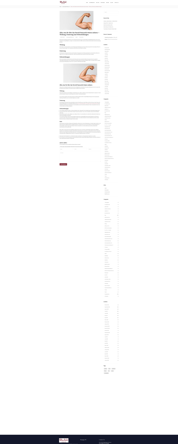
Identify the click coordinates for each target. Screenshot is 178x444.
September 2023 (107, 49)
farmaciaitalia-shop (108, 133)
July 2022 (106, 74)
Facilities (97, 2)
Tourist (106, 174)
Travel (106, 176)
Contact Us (116, 2)
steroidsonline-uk (107, 167)
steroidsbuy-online (107, 165)
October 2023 (107, 47)
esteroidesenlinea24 (108, 130)
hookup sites (107, 147)
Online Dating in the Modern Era (108, 26)
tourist (112, 370)
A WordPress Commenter (109, 37)
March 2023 (106, 319)
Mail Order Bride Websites (108, 156)
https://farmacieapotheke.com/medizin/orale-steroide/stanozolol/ (87, 103)
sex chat (106, 274)
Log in (106, 188)
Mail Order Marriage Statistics (109, 158)
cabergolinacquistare (108, 116)
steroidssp (106, 283)
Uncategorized (107, 177)
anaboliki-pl (106, 109)
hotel (109, 368)
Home (87, 2)
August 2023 (107, 51)
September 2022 (107, 70)
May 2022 (106, 77)
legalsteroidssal (107, 153)
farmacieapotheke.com (66, 6)
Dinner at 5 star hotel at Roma (112, 39)
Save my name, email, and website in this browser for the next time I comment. (71, 146)
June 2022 (106, 75)
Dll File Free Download (108, 123)
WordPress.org (107, 193)
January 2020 (107, 93)
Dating (106, 119)
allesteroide (106, 105)
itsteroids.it (106, 151)
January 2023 (107, 63)
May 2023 (106, 56)
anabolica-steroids (108, 107)
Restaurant (103, 2)
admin (77, 37)
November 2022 (107, 67)
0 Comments (81, 37)
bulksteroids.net (107, 114)
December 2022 (107, 65)
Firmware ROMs (107, 140)
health (106, 144)
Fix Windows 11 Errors (108, 142)
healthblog (106, 146)
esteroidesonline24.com (108, 238)
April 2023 (106, 58)
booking (105, 368)
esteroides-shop (107, 128)
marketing (113, 368)
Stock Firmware (107, 170)
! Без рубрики (107, 102)
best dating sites (107, 110)
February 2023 (107, 61)
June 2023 (106, 54)
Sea (108, 370)
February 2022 (107, 347)
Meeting (107, 2)
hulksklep (106, 149)
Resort (105, 370)
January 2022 (107, 84)
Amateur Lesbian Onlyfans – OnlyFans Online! (110, 21)
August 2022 (107, 72)
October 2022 (107, 68)
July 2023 (106, 311)
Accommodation (92, 2)
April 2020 (106, 88)
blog (105, 112)
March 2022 (106, 81)
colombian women (107, 221)
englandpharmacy (107, 126)
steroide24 (106, 163)
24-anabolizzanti (107, 103)
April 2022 (106, 79)
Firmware (106, 139)
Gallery (111, 2)
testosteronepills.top (108, 172)
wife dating (106, 179)
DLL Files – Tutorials (108, 230)
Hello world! (115, 37)
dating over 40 (107, 121)
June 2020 (106, 86)
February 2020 (107, 91)
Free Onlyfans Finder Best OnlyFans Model (110, 28)
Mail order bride (107, 154)
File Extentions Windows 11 (109, 137)
